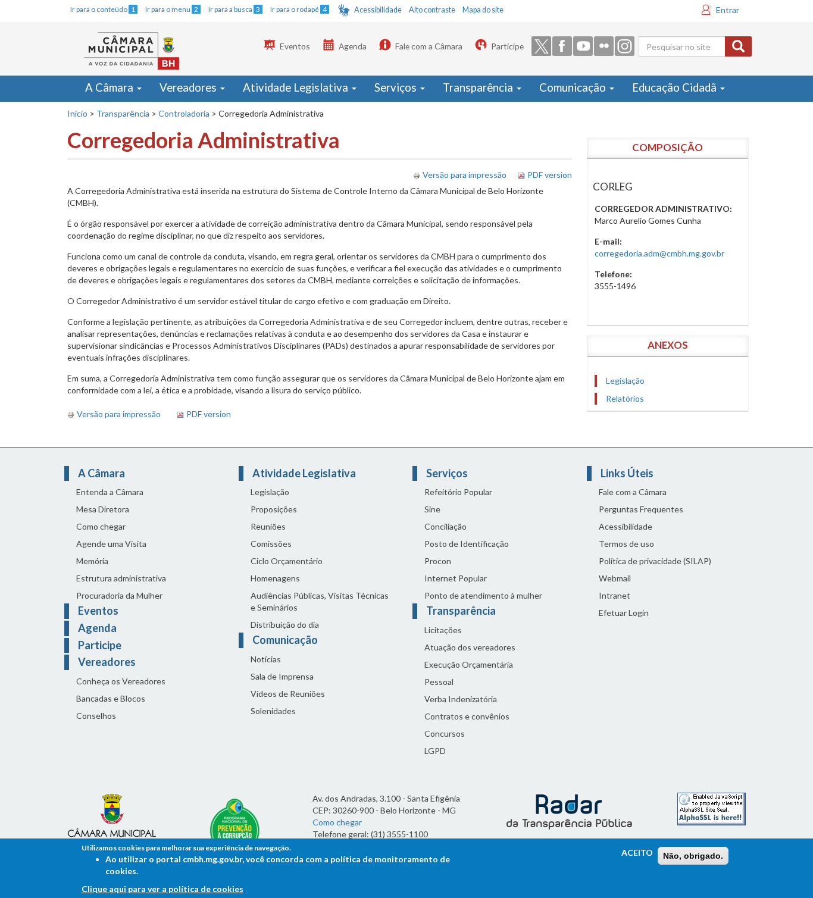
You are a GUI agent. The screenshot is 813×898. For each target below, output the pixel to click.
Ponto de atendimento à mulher (483, 595)
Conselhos (96, 716)
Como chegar (101, 526)
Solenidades (273, 711)
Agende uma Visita (111, 544)
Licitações (443, 630)
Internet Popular (455, 578)
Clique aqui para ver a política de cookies (162, 889)
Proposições (274, 509)
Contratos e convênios (466, 716)
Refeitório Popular (458, 492)
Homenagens (275, 578)
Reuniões (268, 526)
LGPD (435, 751)
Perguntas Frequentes (641, 509)
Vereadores (189, 87)
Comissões (271, 544)
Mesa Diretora (102, 509)
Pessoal (439, 682)
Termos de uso (626, 544)
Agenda (353, 46)
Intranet (614, 595)
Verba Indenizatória (460, 699)
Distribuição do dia (285, 624)
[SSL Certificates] (711, 808)
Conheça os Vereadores (120, 681)
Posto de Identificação (466, 544)
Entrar (727, 10)
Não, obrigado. (693, 856)
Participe (507, 46)
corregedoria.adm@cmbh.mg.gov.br (659, 253)
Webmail (615, 578)
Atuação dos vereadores (469, 647)
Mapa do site (483, 9)
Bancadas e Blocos (110, 698)
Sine (432, 509)
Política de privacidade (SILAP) (655, 561)
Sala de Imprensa (282, 676)
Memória (92, 561)
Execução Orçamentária (468, 664)
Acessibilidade (378, 9)
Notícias (266, 659)
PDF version (549, 175)
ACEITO (637, 852)
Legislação (625, 381)
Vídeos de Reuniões (288, 694)
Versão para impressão (464, 175)
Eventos (295, 46)
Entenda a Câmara (109, 492)
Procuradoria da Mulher (119, 595)
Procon (437, 561)
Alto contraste (432, 9)
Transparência (479, 87)
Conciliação (445, 526)
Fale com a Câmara (428, 46)
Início (77, 113)
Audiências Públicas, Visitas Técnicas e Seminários (320, 601)
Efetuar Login (624, 613)
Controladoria (183, 113)
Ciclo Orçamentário (287, 561)
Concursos (444, 733)
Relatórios (625, 398)
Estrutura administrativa (121, 578)
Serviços (396, 87)
